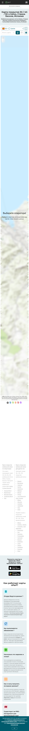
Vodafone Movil (8, 496)
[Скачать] (14, 568)
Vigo (18, 507)
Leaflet (3, 396)
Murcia (19, 492)
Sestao (19, 545)
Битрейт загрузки (21, 32)
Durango (19, 549)
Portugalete (20, 536)
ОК (14, 728)
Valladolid (20, 506)
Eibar (18, 551)
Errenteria (20, 541)
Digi (5, 498)
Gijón (18, 509)
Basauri (19, 540)
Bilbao (19, 500)
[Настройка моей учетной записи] (26, 2)
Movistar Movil (8, 494)
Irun (18, 532)
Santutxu (19, 534)
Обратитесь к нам (8, 697)
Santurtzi (19, 538)
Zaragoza (20, 489)
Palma (19, 494)
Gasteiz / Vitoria (21, 524)
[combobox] (5, 28)
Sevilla (19, 487)
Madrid (19, 481)
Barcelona (20, 483)
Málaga (19, 491)
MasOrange (7, 492)
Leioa (18, 543)
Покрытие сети (18, 32)
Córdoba (19, 504)
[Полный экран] (26, 28)
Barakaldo (20, 530)
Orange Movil (7, 491)
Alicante (19, 502)
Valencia (19, 485)
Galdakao (20, 547)
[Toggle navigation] (2, 2)
